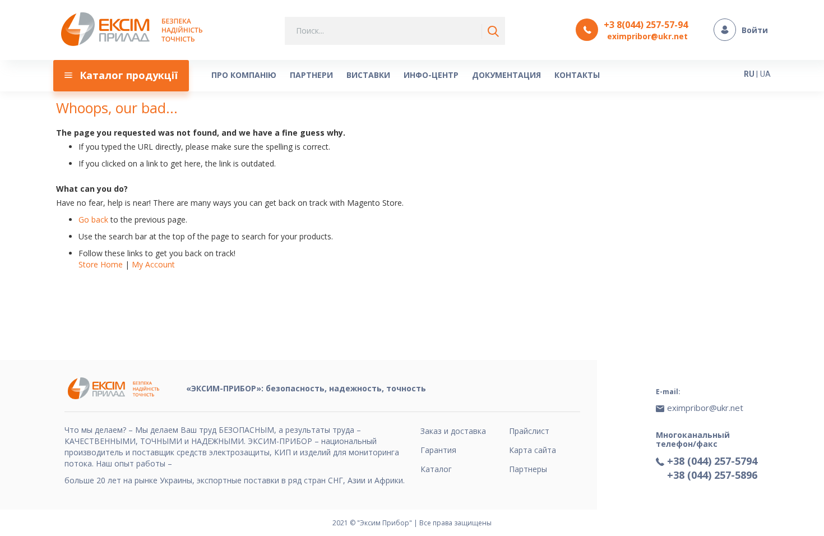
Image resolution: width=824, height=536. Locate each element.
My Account (153, 264)
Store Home (100, 264)
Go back (93, 219)
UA (765, 74)
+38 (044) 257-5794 (712, 461)
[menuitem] (121, 75)
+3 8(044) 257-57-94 (646, 25)
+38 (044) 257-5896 (712, 475)
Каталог (436, 469)
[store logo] (135, 30)
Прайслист (529, 431)
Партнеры (528, 469)
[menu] (381, 75)
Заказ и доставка (453, 431)
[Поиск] (491, 31)
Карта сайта (532, 450)
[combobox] (395, 31)
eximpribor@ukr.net (647, 36)
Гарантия (438, 450)
